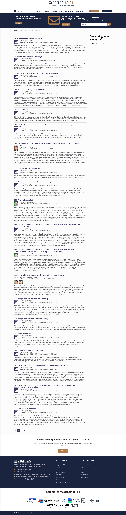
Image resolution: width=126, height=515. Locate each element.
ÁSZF (82, 472)
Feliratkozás (65, 24)
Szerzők (83, 470)
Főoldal (16, 30)
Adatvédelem (84, 475)
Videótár (58, 475)
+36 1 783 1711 (21, 471)
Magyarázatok (57, 11)
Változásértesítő (85, 465)
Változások (80, 11)
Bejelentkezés (107, 11)
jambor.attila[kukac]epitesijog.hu (26, 479)
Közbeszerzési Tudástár (63, 482)
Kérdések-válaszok (43, 11)
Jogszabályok (60, 472)
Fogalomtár (69, 11)
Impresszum (84, 477)
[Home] (63, 4)
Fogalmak (58, 467)
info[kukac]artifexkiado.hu (24, 469)
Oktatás (83, 480)
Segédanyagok (60, 477)
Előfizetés (95, 11)
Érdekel (18, 23)
